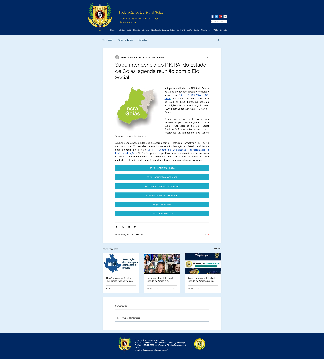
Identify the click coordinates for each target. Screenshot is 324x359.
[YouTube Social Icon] (220, 16)
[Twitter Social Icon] (216, 16)
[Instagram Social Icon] (225, 16)
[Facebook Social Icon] (212, 16)
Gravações (142, 40)
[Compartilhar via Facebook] (116, 226)
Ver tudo (217, 248)
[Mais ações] (207, 57)
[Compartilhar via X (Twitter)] (122, 226)
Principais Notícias (125, 40)
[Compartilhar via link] (135, 226)
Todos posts (108, 40)
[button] (218, 40)
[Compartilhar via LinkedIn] (129, 226)
